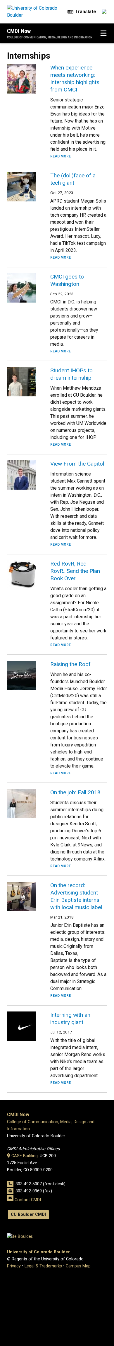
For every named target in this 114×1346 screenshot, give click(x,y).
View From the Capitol (77, 463)
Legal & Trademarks (43, 1266)
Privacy (14, 1266)
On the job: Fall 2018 (75, 792)
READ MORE (60, 156)
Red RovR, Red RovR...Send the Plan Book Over (75, 571)
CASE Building (24, 1155)
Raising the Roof (70, 664)
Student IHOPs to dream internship (71, 374)
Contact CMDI (28, 1199)
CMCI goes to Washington (67, 280)
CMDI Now (19, 31)
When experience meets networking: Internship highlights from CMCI (74, 78)
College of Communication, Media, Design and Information (49, 37)
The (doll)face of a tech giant (73, 179)
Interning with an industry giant (70, 1018)
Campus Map (78, 1266)
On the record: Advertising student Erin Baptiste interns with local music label (76, 896)
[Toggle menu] (103, 33)
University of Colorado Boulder (38, 1252)
